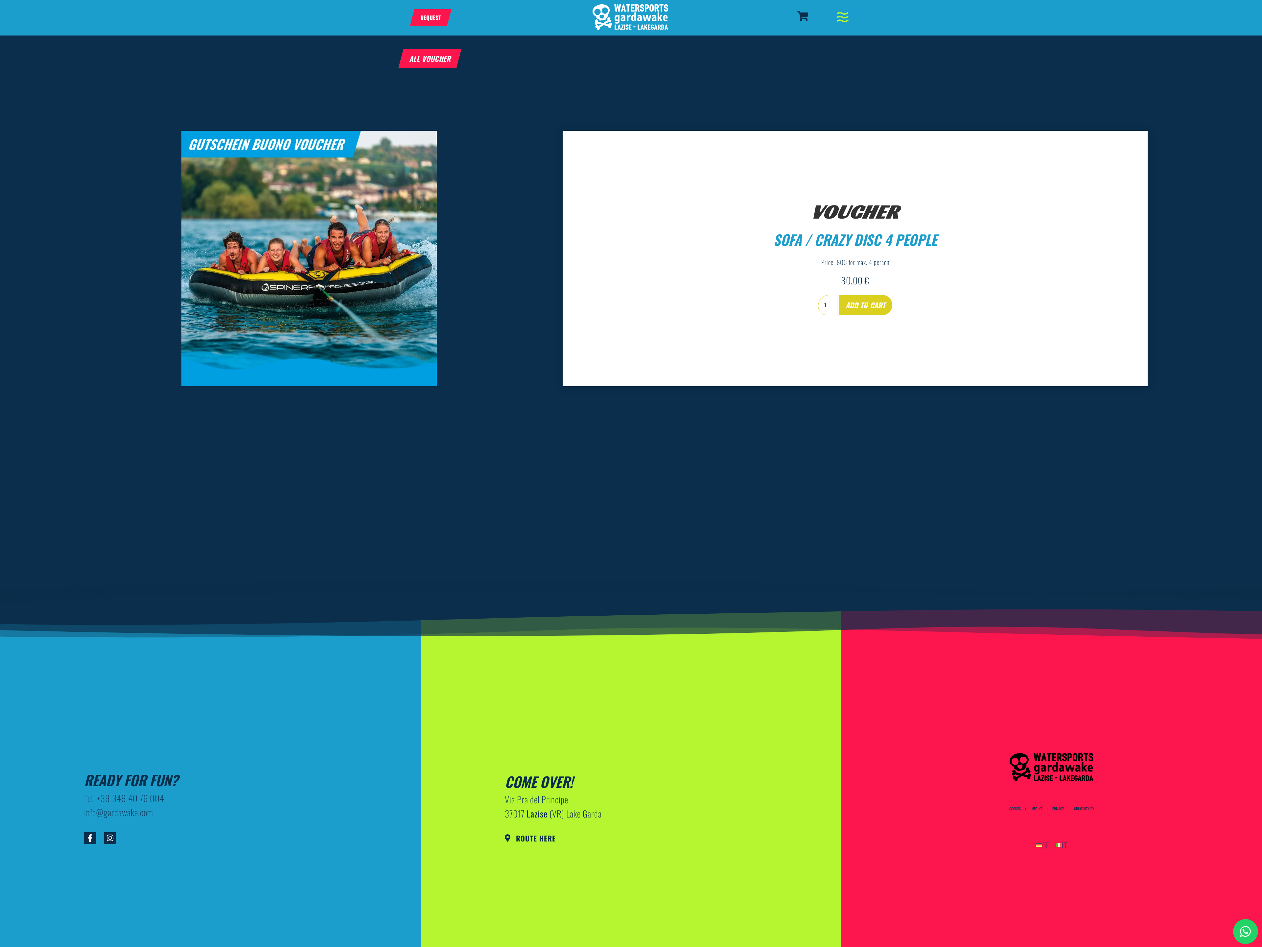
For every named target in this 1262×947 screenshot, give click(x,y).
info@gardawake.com (118, 812)
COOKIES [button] (1014, 809)
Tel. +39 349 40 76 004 (124, 798)
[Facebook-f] (90, 838)
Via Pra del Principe (536, 799)
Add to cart (866, 305)
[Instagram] (110, 838)
